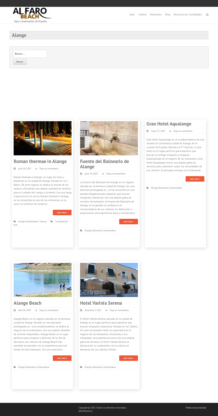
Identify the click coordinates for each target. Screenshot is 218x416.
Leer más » (62, 212)
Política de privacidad (196, 407)
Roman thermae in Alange (40, 161)
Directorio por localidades (188, 14)
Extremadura (32, 221)
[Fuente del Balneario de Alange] (109, 138)
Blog (167, 14)
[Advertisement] (109, 94)
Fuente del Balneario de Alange (104, 164)
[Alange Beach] (43, 279)
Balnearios (156, 14)
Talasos (142, 14)
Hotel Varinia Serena (101, 303)
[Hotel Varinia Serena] (109, 279)
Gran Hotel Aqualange (168, 124)
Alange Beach (27, 303)
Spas (132, 14)
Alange (21, 221)
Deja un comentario (49, 168)
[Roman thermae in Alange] (43, 138)
